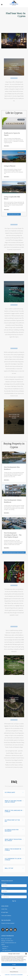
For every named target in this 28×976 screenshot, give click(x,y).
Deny (14, 968)
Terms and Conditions (6, 915)
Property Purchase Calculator (7, 923)
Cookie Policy (7, 974)
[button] (26, 953)
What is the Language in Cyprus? (13, 811)
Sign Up (14, 901)
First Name (3, 883)
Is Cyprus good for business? (11, 830)
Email (2, 894)
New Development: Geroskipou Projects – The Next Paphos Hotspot (12, 535)
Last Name (3, 889)
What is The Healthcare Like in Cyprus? (13, 801)
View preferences (14, 971)
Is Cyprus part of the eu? (12, 820)
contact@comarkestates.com (10, 942)
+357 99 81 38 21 (9, 940)
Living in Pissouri (9, 166)
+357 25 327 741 (7, 938)
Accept (14, 964)
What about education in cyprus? (13, 839)
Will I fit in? (9, 868)
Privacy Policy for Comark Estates (16, 974)
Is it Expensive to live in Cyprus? (13, 859)
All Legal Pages (4, 912)
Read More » (6, 146)
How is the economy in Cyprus (13, 849)
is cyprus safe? (10, 792)
